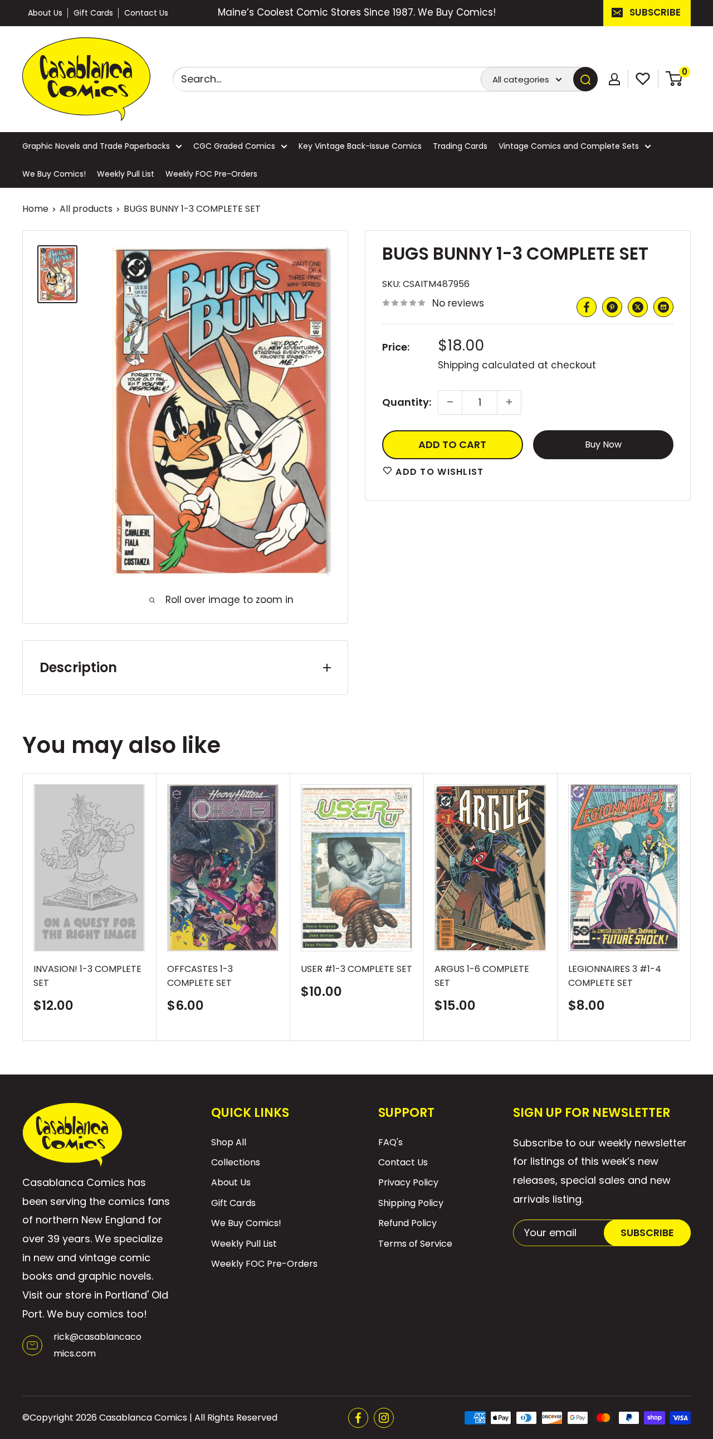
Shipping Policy (410, 1203)
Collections (235, 1162)
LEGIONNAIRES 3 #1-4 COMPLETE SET (614, 975)
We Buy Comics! (54, 173)
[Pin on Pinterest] (612, 307)
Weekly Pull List (125, 173)
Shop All (228, 1142)
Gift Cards (93, 12)
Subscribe (655, 12)
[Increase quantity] (509, 402)
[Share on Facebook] (587, 307)
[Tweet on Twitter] (638, 307)
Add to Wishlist (438, 471)
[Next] (691, 907)
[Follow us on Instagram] (384, 1418)
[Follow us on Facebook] (358, 1418)
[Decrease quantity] (450, 402)
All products (86, 208)
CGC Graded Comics (234, 146)
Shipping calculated (486, 365)
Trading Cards (460, 146)
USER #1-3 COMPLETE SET (356, 968)
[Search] (585, 79)
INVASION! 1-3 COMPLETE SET (87, 975)
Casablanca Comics (143, 1417)
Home (35, 208)
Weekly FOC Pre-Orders (211, 173)
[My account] (614, 79)
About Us (45, 12)
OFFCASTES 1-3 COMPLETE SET (200, 975)
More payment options (603, 443)
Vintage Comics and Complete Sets (569, 146)
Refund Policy (407, 1223)
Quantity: (406, 402)
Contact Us (146, 12)
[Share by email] (663, 307)
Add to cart (452, 444)
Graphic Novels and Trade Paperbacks (96, 146)
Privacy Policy (408, 1182)
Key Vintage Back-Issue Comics (360, 146)
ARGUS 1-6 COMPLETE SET (481, 975)
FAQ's (390, 1142)
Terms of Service (415, 1243)
